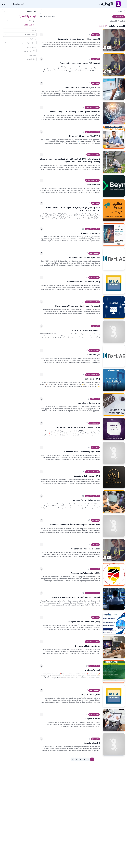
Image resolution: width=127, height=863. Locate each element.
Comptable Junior (92, 719)
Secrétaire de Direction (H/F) (87, 476)
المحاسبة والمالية (94, 253)
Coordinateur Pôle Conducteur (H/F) (83, 282)
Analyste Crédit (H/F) (90, 694)
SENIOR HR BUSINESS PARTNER (86, 330)
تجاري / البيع (95, 35)
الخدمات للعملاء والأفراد (92, 180)
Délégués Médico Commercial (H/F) (84, 622)
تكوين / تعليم (95, 569)
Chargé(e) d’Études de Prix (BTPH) (84, 136)
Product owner (93, 184)
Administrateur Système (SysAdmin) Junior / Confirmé (76, 597)
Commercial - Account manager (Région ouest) (79, 39)
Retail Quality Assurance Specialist (84, 257)
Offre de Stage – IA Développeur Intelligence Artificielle (75, 112)
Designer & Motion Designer (87, 646)
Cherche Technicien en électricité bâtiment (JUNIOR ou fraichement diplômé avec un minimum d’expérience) (70, 160)
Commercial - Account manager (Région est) (80, 63)
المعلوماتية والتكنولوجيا (92, 107)
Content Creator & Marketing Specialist (82, 452)
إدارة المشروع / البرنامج (92, 132)
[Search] (122, 12)
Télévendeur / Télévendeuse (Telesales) (82, 87)
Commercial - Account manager (85, 549)
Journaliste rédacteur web (88, 403)
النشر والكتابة (95, 399)
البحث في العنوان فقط (47, 17)
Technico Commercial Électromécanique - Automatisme (75, 524)
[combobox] (19, 11)
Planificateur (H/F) (91, 379)
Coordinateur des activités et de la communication (77, 427)
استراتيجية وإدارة (94, 423)
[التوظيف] (118, 4)
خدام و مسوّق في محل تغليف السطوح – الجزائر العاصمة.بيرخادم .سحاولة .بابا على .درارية (73, 209)
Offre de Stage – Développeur (86, 500)
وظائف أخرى (95, 447)
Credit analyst (93, 354)
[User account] (3, 4)
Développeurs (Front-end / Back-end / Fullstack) (77, 306)
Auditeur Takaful (92, 670)
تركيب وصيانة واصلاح (93, 155)
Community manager (90, 233)
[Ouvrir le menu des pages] (9, 4)
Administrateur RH (92, 743)
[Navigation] (123, 4)
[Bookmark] (41, 34)
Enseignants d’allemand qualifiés (85, 573)
